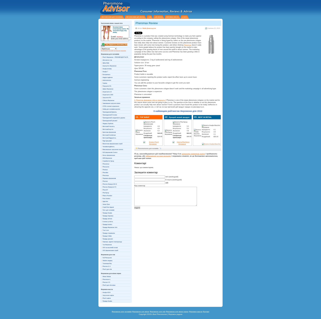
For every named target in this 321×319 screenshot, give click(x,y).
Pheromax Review (147, 23)
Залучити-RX (107, 97)
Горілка (105, 83)
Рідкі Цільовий (107, 141)
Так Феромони (107, 244)
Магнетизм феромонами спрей (112, 143)
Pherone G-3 (106, 266)
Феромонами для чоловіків (112, 17)
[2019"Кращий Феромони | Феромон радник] (114, 7)
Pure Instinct (106, 198)
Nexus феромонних (109, 155)
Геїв (149, 17)
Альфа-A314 (106, 292)
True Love (106, 230)
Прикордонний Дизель (110, 112)
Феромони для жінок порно (177, 312)
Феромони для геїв (157, 312)
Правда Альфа (107, 213)
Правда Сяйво (107, 236)
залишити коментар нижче (193, 154)
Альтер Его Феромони (109, 66)
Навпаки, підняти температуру (112, 242)
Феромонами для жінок (135, 17)
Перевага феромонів (109, 178)
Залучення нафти (108, 295)
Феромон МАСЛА (172, 17)
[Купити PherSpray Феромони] (182, 144)
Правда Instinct (107, 224)
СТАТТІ (184, 17)
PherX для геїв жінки (109, 285)
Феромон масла (195, 312)
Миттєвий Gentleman (109, 135)
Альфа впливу (107, 68)
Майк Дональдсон (149, 28)
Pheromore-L (107, 279)
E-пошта (169, 180)
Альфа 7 (105, 71)
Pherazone (106, 167)
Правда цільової (108, 239)
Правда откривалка (109, 233)
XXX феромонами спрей (110, 250)
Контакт (206, 312)
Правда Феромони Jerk (110, 227)
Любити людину (107, 260)
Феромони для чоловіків (122, 312)
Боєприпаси (106, 74)
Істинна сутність (108, 221)
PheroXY (105, 190)
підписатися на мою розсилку (158, 156)
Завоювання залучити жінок (111, 103)
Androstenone (107, 80)
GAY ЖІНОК (159, 17)
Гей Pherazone (107, 257)
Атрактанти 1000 (108, 94)
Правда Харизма (108, 216)
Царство (105, 201)
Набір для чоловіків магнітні (111, 109)
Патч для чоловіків (108, 210)
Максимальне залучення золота (113, 149)
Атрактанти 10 (107, 92)
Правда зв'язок (107, 218)
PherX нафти (107, 298)
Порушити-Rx (107, 86)
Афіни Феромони (108, 89)
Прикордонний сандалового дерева (114, 117)
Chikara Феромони (108, 100)
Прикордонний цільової (110, 120)
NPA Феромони (107, 158)
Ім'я (167, 177)
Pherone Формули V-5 (109, 187)
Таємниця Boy (107, 263)
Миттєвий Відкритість (109, 138)
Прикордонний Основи (110, 115)
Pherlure (105, 169)
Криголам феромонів (109, 132)
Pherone (105, 181)
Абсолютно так (107, 60)
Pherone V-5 (106, 282)
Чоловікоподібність (108, 146)
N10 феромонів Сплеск (110, 152)
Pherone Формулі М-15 (110, 184)
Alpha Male (106, 63)
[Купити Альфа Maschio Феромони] (211, 144)
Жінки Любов (107, 276)
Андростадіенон (108, 77)
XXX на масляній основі (110, 247)
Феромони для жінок (140, 312)
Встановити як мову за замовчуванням (113, 50)
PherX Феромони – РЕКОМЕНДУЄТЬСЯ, (115, 57)
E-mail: (117, 36)
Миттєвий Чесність (109, 126)
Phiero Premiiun (107, 195)
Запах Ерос (106, 204)
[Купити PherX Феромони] (153, 144)
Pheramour (106, 164)
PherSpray (106, 192)
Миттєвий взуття (108, 129)
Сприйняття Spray (108, 161)
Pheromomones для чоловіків (148, 148)
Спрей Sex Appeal (108, 207)
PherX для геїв (107, 269)
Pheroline (105, 172)
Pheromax (187, 45)
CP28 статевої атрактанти (111, 106)
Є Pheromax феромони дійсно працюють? (150, 100)
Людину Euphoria (108, 123)
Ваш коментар (139, 186)
